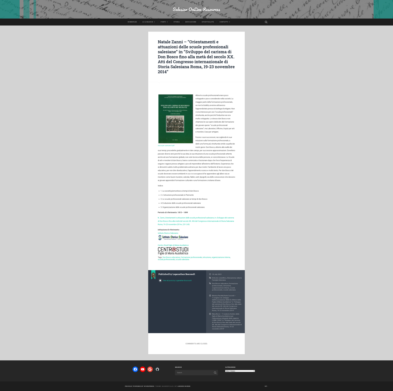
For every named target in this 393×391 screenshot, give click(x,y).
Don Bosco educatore (171, 257)
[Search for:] (196, 372)
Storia (177, 22)
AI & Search (147, 22)
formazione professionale (191, 257)
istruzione (207, 257)
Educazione (190, 22)
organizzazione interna (221, 257)
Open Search (266, 22)
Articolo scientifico (219, 278)
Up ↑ (266, 386)
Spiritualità (208, 22)
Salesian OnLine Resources (196, 9)
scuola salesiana (182, 259)
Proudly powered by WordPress (139, 386)
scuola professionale (166, 259)
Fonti (163, 22)
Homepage (132, 22)
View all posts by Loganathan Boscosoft (177, 280)
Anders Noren (183, 386)
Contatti (224, 22)
